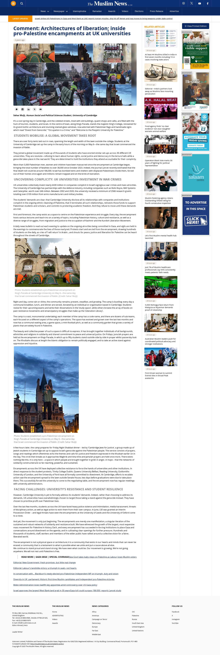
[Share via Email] (40, 109)
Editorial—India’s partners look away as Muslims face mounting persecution (159, 91)
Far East (95, 631)
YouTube (175, 623)
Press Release (156, 11)
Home (54, 612)
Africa (94, 612)
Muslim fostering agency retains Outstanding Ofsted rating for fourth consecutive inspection (159, 200)
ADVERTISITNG (57, 616)
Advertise (174, 11)
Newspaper (59, 11)
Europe (95, 627)
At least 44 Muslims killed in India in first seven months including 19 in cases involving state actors (161, 57)
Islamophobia (79, 11)
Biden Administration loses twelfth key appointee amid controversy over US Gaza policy (55, 585)
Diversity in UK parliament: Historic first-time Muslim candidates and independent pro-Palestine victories (63, 579)
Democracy (96, 623)
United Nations (137, 631)
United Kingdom (138, 627)
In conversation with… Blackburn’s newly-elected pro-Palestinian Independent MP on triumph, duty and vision (65, 573)
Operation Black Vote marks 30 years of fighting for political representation (158, 163)
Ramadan (97, 11)
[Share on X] (34, 109)
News (43, 11)
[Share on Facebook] (22, 109)
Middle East (96, 634)
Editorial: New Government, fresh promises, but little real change (44, 562)
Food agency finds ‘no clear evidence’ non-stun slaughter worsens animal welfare (157, 129)
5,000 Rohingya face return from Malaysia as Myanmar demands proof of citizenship (159, 307)
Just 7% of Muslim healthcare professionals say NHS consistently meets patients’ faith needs (160, 270)
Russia (134, 619)
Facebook (175, 612)
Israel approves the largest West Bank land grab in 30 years (41, 590)
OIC (133, 612)
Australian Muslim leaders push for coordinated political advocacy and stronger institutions (160, 341)
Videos (125, 11)
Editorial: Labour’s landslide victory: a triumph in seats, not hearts (45, 568)
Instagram (176, 619)
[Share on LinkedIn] (28, 109)
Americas (95, 616)
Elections (139, 11)
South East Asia (138, 623)
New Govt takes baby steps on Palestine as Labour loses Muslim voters (103, 557)
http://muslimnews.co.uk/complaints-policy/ (47, 644)
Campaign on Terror (99, 619)
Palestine (135, 616)
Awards (111, 11)
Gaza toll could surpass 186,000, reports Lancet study (95, 590)
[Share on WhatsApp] (16, 109)
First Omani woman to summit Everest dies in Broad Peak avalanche (158, 375)
